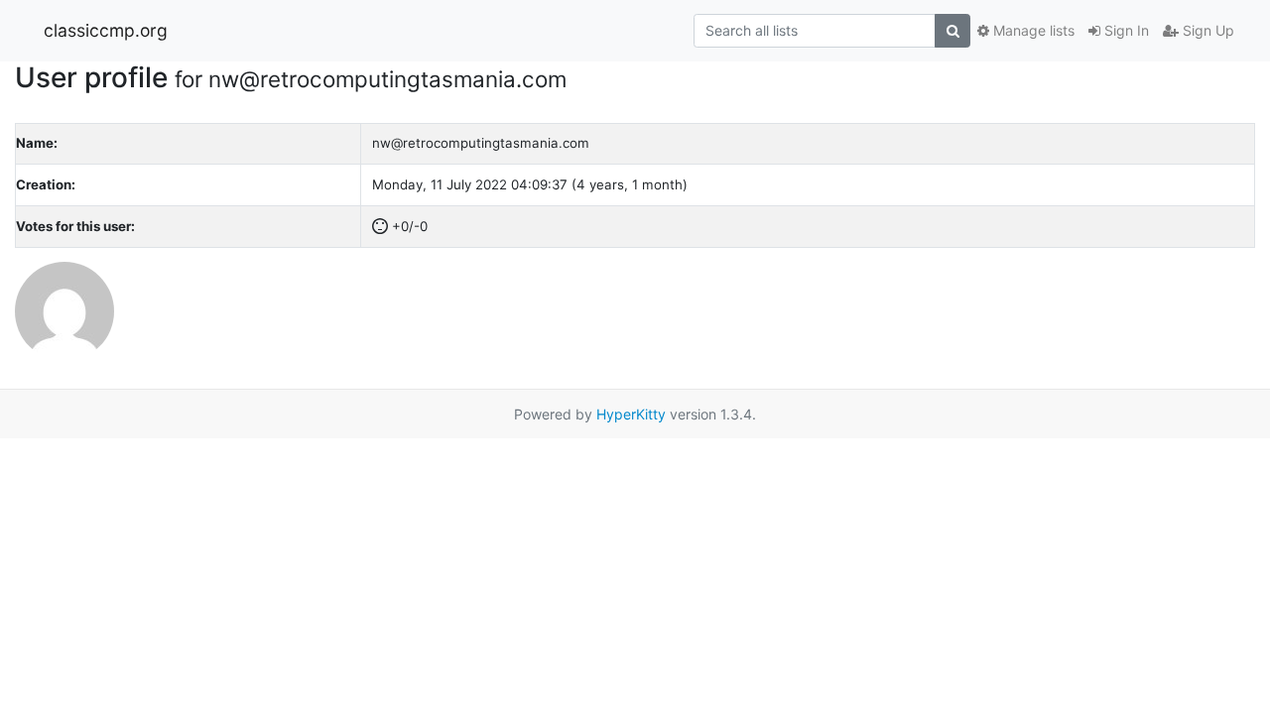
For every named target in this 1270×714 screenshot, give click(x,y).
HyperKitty (631, 414)
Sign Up (1206, 30)
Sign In (1124, 30)
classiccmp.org (106, 30)
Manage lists (1032, 30)
